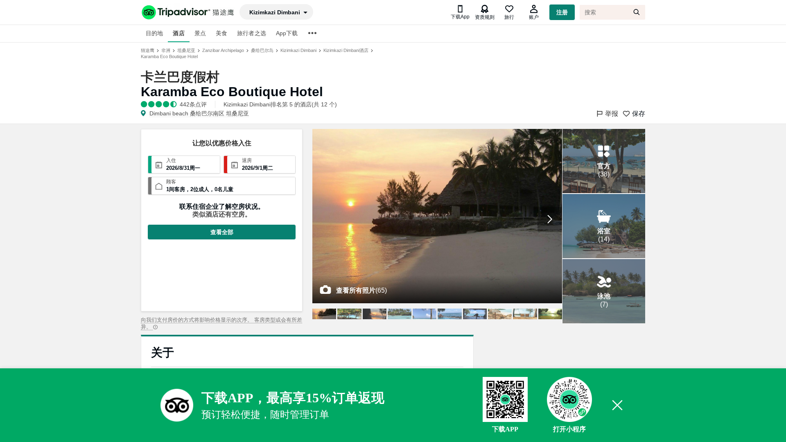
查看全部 (221, 232)
